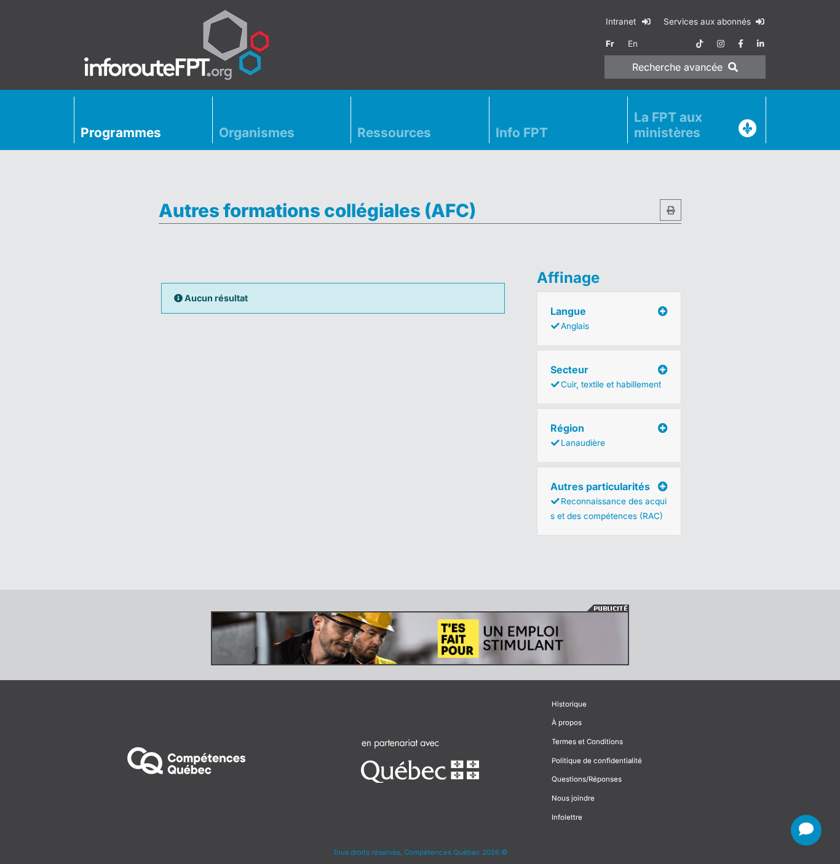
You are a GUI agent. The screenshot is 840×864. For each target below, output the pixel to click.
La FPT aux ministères (668, 124)
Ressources (394, 132)
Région (577, 435)
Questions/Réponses (587, 779)
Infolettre (567, 817)
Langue (569, 318)
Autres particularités (608, 500)
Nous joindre (573, 798)
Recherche (677, 67)
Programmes (121, 132)
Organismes (257, 132)
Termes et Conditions (587, 741)
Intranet (622, 21)
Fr (610, 44)
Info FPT (522, 132)
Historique (569, 704)
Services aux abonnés (708, 21)
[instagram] (720, 43)
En (633, 44)
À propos (567, 722)
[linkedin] (760, 43)
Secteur (605, 376)
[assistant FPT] (806, 830)
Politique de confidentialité (597, 760)
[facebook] (740, 43)
